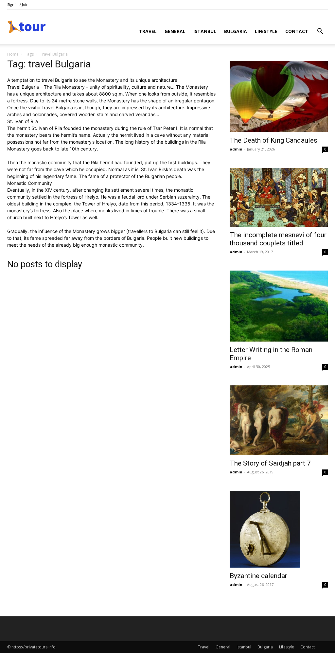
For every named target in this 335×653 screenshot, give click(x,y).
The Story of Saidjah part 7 (270, 463)
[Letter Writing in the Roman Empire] (279, 306)
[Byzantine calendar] (279, 529)
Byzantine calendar (258, 576)
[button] (320, 32)
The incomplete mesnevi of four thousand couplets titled (278, 239)
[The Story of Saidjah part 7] (279, 420)
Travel (148, 31)
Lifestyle (266, 31)
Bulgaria (235, 31)
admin (236, 149)
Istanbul (204, 31)
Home (13, 54)
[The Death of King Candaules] (279, 96)
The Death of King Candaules (273, 140)
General (175, 31)
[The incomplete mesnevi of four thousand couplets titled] (279, 197)
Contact (296, 31)
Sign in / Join (17, 4)
